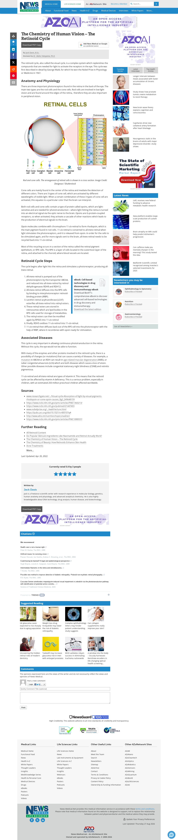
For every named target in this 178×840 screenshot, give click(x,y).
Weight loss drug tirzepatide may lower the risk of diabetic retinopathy (52, 627)
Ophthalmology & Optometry (138, 289)
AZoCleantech (131, 757)
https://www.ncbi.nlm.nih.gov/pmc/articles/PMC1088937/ (54, 419)
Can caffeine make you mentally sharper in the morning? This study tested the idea (145, 251)
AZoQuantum (131, 774)
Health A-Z (25, 761)
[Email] (13, 82)
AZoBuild (129, 778)
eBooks (24, 788)
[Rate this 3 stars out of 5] (65, 474)
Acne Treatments (34, 445)
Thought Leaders (28, 768)
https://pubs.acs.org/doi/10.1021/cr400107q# (48, 412)
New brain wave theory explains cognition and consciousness (143, 110)
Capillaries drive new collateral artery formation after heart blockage (144, 125)
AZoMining (129, 771)
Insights (24, 771)
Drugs (23, 785)
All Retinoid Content (36, 432)
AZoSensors (130, 768)
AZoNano (129, 754)
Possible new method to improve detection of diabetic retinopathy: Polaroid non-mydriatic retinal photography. (61, 575)
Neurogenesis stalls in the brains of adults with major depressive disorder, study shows (145, 142)
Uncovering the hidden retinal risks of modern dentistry (30, 655)
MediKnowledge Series (31, 774)
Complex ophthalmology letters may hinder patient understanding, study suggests (75, 627)
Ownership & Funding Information (106, 785)
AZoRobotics (130, 764)
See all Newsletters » (123, 326)
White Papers (27, 764)
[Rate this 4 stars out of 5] (69, 474)
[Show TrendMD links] (109, 595)
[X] (13, 62)
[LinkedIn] (13, 49)
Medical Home (51, 4)
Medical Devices (28, 781)
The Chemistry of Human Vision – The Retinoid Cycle (52, 439)
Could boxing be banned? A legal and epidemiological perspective (45, 561)
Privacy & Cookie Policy (101, 778)
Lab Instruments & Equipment (70, 757)
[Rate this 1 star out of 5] (56, 474)
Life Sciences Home (72, 4)
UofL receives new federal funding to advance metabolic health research (144, 203)
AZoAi (127, 785)
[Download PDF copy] (13, 36)
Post (23, 707)
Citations (26, 533)
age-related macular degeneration (80, 359)
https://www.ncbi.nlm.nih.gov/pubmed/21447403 (50, 406)
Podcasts (25, 795)
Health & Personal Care (31, 778)
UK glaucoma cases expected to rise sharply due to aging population (30, 626)
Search (94, 757)
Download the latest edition (87, 309)
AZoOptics (129, 761)
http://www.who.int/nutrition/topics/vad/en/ (48, 416)
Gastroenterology (133, 314)
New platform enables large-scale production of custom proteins (145, 218)
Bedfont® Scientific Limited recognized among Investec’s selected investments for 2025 (145, 267)
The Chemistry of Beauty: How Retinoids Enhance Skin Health (56, 442)
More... (30, 450)
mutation (25, 359)
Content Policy (97, 781)
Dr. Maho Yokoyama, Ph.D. (44, 56)
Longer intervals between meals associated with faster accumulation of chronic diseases (145, 80)
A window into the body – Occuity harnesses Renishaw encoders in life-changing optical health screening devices (98, 659)
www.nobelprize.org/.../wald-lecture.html (46, 409)
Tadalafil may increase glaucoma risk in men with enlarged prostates (52, 655)
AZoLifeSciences (132, 781)
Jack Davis (30, 489)
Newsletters (96, 761)
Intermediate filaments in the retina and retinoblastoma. (41, 568)
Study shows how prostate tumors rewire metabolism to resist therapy (144, 94)
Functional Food (28, 754)
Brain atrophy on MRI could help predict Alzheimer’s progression (145, 234)
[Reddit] (13, 69)
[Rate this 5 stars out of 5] (74, 474)
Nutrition (129, 301)
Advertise (95, 768)
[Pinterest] (13, 75)
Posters (24, 791)
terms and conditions (145, 809)
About (93, 751)
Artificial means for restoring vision (33, 554)
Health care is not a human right (32, 547)
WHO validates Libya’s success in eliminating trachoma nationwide (75, 655)
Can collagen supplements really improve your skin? (96, 626)
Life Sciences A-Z (64, 761)
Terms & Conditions (99, 774)
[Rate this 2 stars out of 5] (60, 474)
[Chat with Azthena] (171, 835)
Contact (94, 771)
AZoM (127, 751)
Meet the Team (97, 754)
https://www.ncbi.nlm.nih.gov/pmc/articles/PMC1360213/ (54, 402)
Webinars (61, 774)
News (23, 757)
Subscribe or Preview (133, 291)
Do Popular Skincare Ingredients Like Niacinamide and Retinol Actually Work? (64, 435)
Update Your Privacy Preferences (140, 819)
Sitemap (94, 764)
